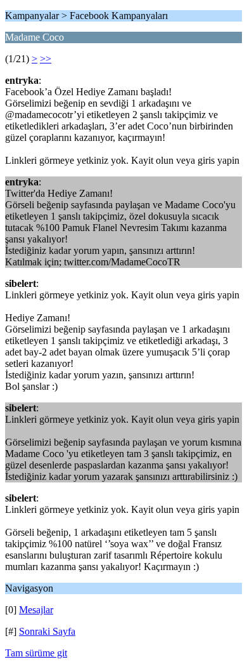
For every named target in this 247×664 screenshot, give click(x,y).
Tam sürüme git (36, 652)
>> (45, 58)
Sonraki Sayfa (47, 631)
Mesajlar (36, 609)
